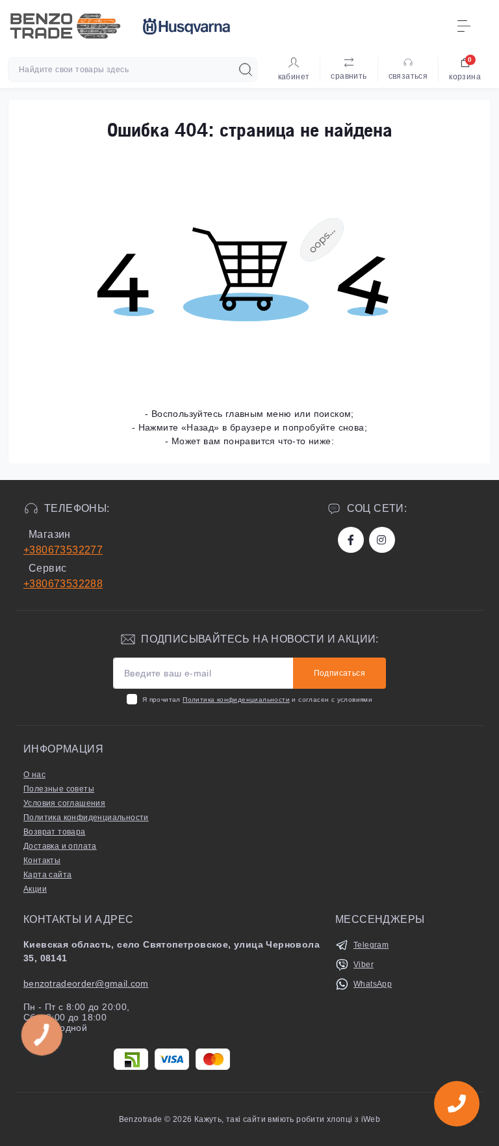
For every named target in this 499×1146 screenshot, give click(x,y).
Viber (363, 964)
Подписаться (339, 673)
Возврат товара (54, 831)
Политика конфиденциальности (236, 699)
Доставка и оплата (60, 846)
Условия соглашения (64, 803)
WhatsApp (372, 984)
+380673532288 (63, 583)
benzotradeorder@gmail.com (86, 983)
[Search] (245, 69)
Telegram (371, 945)
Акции (35, 889)
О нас (34, 774)
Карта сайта (47, 874)
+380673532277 (63, 549)
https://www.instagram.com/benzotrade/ (382, 540)
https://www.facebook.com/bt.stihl (351, 540)
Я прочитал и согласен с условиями (257, 699)
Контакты (41, 860)
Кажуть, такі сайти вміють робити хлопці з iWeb (286, 1119)
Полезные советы (58, 788)
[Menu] (463, 26)
